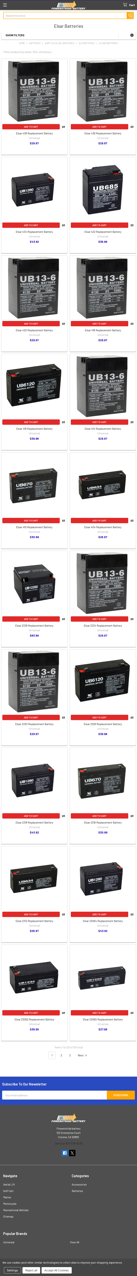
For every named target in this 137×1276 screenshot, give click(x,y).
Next (81, 1055)
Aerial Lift (9, 1184)
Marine (7, 1197)
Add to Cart (31, 126)
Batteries (77, 1190)
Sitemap (8, 1216)
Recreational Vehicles (16, 1210)
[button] (132, 35)
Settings (12, 1270)
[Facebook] (65, 1153)
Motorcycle (9, 1203)
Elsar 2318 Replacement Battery (34, 822)
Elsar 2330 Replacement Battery (34, 724)
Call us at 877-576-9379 (68, 1143)
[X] (72, 1153)
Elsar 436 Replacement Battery (102, 133)
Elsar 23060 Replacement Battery (103, 1019)
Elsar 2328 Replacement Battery (103, 724)
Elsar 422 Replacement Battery (102, 231)
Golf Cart (8, 1190)
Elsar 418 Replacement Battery (103, 330)
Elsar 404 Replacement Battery (102, 527)
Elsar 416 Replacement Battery (34, 428)
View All (74, 1242)
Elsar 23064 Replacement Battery (103, 921)
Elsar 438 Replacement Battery (34, 133)
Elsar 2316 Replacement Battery (103, 822)
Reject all (31, 1270)
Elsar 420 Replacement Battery (34, 330)
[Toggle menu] (5, 5)
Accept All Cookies (56, 1270)
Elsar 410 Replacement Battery (34, 527)
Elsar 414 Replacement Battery (103, 428)
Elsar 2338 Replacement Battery (34, 625)
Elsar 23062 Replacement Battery (34, 1019)
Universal (8, 1242)
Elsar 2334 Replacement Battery (103, 625)
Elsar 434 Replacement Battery (34, 231)
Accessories (79, 1184)
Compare (63, 126)
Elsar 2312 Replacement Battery (34, 921)
